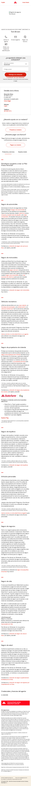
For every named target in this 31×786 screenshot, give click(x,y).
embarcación (21, 307)
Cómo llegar (7, 101)
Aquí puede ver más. (7, 624)
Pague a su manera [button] (15, 145)
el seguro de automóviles (17, 209)
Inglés (5, 106)
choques (3, 215)
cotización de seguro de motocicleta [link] (19, 290)
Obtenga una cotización (15, 74)
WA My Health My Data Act (7, 777)
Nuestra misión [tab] (22, 152)
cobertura (21, 213)
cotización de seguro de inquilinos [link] (18, 465)
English (3, 2)
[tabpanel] (15, 101)
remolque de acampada (8, 307)
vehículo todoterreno (7, 308)
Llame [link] (3, 334)
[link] (15, 39)
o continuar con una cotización (15, 77)
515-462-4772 (7, 111)
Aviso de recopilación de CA (21, 777)
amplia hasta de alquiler (14, 215)
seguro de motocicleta (12, 275)
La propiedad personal (19, 361)
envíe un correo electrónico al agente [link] (16, 513)
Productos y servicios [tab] (8, 152)
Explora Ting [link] (4, 418)
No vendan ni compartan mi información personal (11, 779)
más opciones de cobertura (13, 276)
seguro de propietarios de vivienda (11, 354)
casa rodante (22, 305)
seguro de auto (14, 270)
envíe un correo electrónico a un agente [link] (17, 334)
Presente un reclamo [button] (15, 130)
